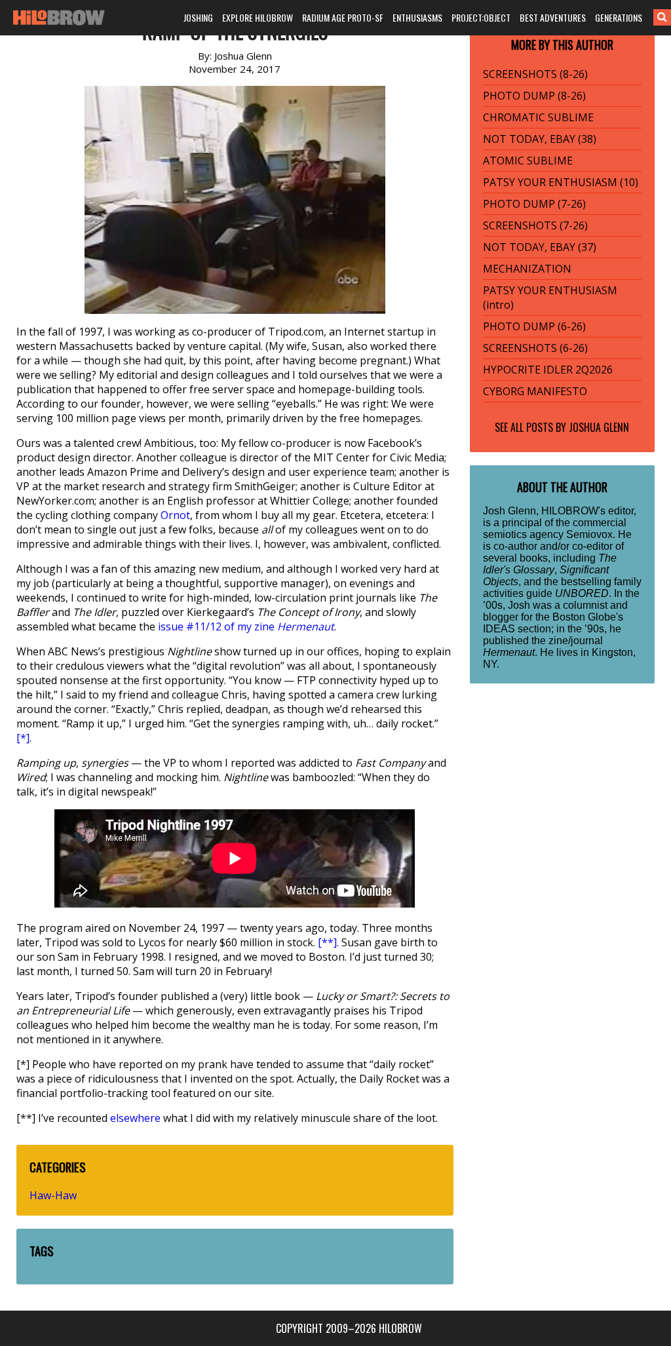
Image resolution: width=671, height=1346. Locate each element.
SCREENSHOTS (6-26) (535, 348)
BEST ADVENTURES (553, 17)
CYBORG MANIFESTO (535, 391)
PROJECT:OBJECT (480, 17)
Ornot (175, 515)
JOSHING (198, 17)
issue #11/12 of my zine (246, 626)
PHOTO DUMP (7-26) (534, 204)
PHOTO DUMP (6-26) (534, 326)
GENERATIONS (618, 17)
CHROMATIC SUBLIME (538, 117)
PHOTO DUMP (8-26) (534, 95)
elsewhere (135, 1118)
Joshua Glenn (599, 427)
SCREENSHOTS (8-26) (535, 74)
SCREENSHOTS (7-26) (535, 225)
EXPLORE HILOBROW (257, 17)
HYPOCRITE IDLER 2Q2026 (548, 369)
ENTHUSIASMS (417, 17)
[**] (327, 942)
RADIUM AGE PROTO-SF (342, 17)
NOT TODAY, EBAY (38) (539, 139)
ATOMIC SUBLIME (528, 160)
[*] (22, 738)
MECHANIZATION (527, 268)
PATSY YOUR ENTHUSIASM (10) (560, 182)
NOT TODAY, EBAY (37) (539, 247)
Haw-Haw (53, 1195)
